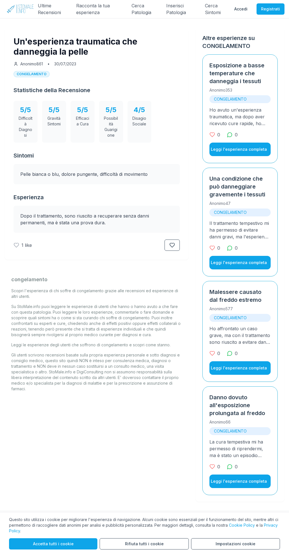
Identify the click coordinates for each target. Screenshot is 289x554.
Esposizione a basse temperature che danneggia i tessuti (236, 73)
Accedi (241, 8)
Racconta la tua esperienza (93, 9)
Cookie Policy (242, 525)
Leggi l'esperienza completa (239, 149)
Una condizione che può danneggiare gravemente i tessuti (237, 186)
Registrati (270, 8)
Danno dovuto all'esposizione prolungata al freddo (237, 405)
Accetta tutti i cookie (53, 543)
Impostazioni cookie (235, 543)
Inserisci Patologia (176, 9)
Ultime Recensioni (49, 9)
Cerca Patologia (141, 9)
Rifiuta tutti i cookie (144, 543)
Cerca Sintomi (213, 9)
